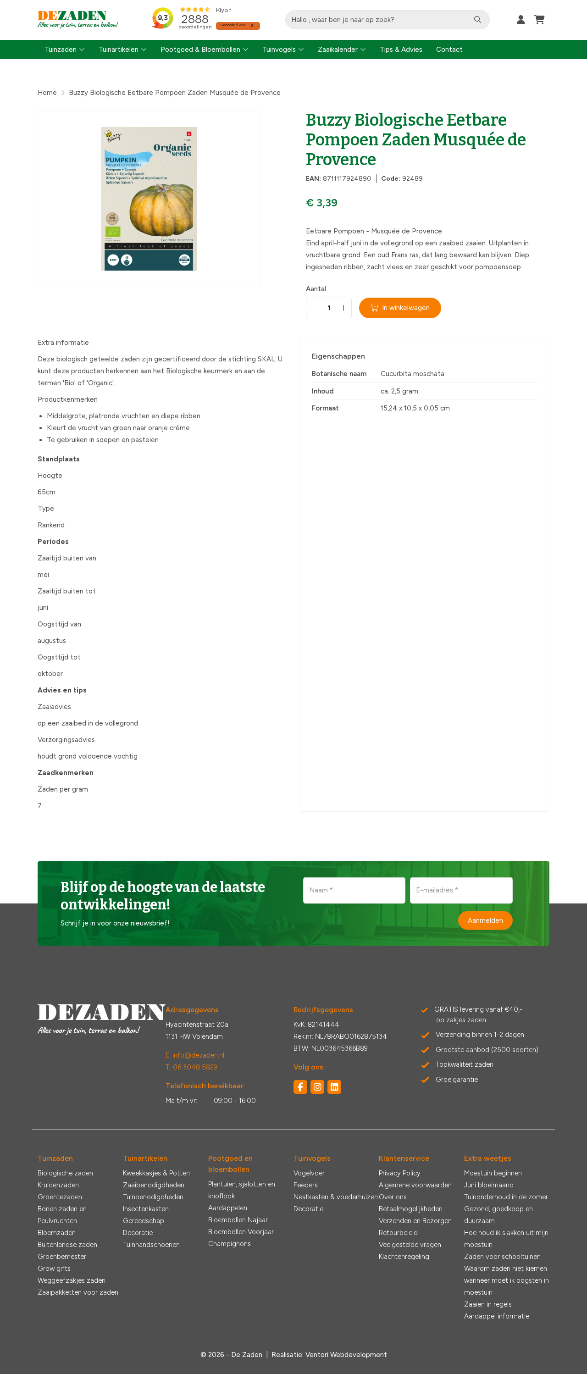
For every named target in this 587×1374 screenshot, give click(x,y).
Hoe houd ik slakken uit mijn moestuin (506, 1239)
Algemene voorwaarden (415, 1185)
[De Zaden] (78, 20)
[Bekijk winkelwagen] (539, 20)
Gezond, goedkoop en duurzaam (498, 1215)
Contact (449, 49)
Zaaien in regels (488, 1304)
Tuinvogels (279, 49)
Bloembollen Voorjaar (241, 1232)
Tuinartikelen (118, 49)
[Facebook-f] (300, 1087)
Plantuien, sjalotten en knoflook (241, 1190)
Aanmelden (485, 920)
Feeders (306, 1185)
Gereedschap (143, 1221)
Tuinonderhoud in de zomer (506, 1197)
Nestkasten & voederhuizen (336, 1197)
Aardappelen (227, 1208)
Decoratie (138, 1233)
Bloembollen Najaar (238, 1220)
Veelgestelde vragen (410, 1245)
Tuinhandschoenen (151, 1245)
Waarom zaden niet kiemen (505, 1268)
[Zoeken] (477, 20)
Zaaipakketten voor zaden (78, 1292)
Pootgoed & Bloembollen (200, 49)
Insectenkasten (146, 1209)
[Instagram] (317, 1087)
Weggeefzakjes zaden (71, 1280)
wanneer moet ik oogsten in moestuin (506, 1286)
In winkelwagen (406, 308)
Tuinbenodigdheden (153, 1197)
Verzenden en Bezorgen (415, 1221)
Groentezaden (60, 1197)
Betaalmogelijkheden (411, 1209)
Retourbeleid (398, 1233)
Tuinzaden (60, 49)
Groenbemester (62, 1256)
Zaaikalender (338, 49)
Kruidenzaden (58, 1185)
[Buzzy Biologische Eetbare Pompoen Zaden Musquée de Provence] (149, 199)
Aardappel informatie (496, 1316)
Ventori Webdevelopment (346, 1355)
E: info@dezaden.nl (195, 1055)
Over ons (393, 1197)
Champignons (229, 1244)
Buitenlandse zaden (67, 1245)
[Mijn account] (521, 20)
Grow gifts (54, 1268)
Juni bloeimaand (489, 1185)
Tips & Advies (401, 49)
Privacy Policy (400, 1173)
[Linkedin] (334, 1087)
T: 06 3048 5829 (191, 1067)
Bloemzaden (57, 1233)
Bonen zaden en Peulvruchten (62, 1215)
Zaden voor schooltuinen (502, 1256)
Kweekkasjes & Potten (156, 1173)
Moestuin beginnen (493, 1173)
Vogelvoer (309, 1173)
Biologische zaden (65, 1173)
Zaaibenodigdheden (153, 1185)
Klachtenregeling (404, 1256)
